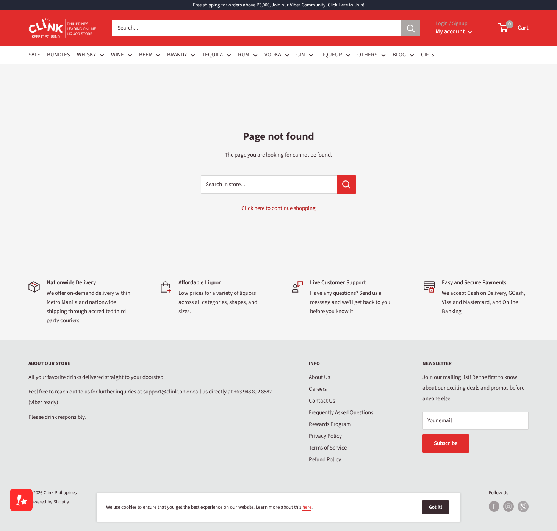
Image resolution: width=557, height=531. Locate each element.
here (306, 507)
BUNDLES (58, 55)
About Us (319, 377)
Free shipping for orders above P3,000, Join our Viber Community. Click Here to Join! (279, 5)
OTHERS (367, 55)
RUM (243, 55)
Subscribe (446, 443)
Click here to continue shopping (278, 208)
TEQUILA (212, 55)
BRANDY (177, 55)
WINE (117, 55)
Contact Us (322, 401)
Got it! (435, 507)
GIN (300, 55)
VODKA (272, 55)
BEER (145, 55)
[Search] (410, 28)
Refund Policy (325, 460)
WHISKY (86, 55)
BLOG (399, 55)
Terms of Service (328, 448)
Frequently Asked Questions (341, 413)
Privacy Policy (325, 436)
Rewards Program (330, 424)
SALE (34, 55)
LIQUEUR (331, 55)
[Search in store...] (346, 184)
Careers (318, 389)
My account (450, 31)
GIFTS (427, 55)
